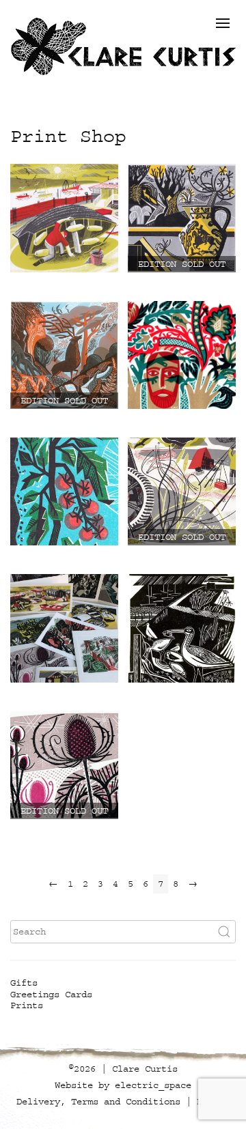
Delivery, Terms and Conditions (98, 1101)
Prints (26, 1005)
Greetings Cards (51, 994)
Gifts (24, 982)
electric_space (153, 1085)
